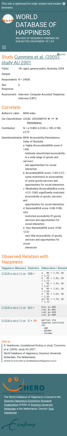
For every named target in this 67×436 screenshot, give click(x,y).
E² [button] (29, 320)
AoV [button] (30, 307)
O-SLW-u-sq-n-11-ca (14, 273)
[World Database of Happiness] (8, 27)
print (62, 54)
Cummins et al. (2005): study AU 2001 (31, 59)
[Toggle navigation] (4, 47)
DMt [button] (30, 273)
